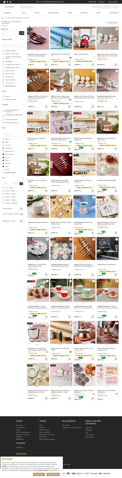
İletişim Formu (42, 437)
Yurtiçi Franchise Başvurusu (23, 432)
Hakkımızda (19, 425)
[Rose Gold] (47, 352)
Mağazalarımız (20, 439)
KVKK (86, 432)
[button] (37, 344)
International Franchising (22, 434)
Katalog (18, 430)
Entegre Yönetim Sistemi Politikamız (71, 427)
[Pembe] (94, 394)
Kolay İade (42, 427)
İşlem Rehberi (65, 425)
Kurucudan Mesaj (20, 427)
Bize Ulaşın (19, 437)
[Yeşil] (70, 352)
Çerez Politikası (89, 435)
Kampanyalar (19, 447)
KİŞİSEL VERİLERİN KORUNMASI (93, 422)
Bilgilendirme (88, 428)
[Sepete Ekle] (46, 359)
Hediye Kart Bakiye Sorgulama (47, 439)
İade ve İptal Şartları (44, 432)
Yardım (41, 425)
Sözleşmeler (88, 430)
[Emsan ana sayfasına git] (21, 453)
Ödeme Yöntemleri (44, 430)
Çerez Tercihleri (89, 437)
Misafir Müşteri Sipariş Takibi (46, 434)
